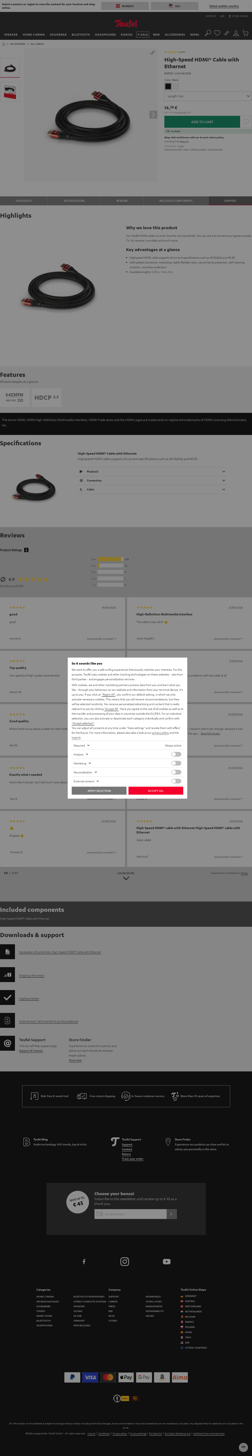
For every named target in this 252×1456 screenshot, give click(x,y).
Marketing (80, 763)
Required (79, 745)
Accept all (156, 790)
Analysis (78, 754)
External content (84, 781)
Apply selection (99, 790)
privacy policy (160, 732)
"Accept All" (111, 708)
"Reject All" (108, 694)
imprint (76, 737)
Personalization (83, 772)
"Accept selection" (83, 723)
